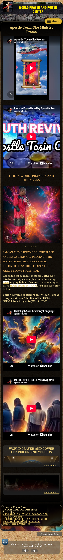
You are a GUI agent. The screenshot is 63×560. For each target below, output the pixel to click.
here (6, 282)
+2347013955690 (36, 519)
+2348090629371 (14, 516)
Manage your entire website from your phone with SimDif (32, 545)
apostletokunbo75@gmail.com (21, 521)
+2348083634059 (36, 514)
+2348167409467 (13, 514)
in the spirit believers (23, 285)
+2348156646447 (13, 519)
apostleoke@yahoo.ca (16, 523)
